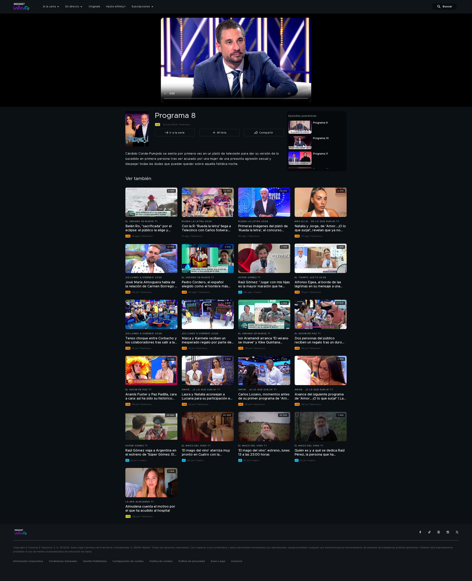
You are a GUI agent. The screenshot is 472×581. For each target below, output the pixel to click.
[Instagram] (448, 532)
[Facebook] (420, 532)
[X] (457, 532)
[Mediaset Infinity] (21, 6)
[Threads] (438, 532)
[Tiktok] (429, 532)
